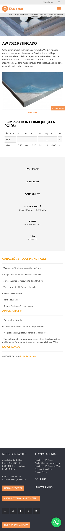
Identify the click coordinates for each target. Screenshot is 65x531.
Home (10, 15)
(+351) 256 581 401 (13, 476)
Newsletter (48, 2)
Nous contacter (13, 488)
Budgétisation (58, 108)
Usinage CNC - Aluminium (38, 15)
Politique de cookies (43, 469)
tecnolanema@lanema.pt (15, 479)
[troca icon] (59, 8)
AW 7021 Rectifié (55, 16)
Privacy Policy (41, 472)
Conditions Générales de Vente (48, 466)
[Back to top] (61, 527)
